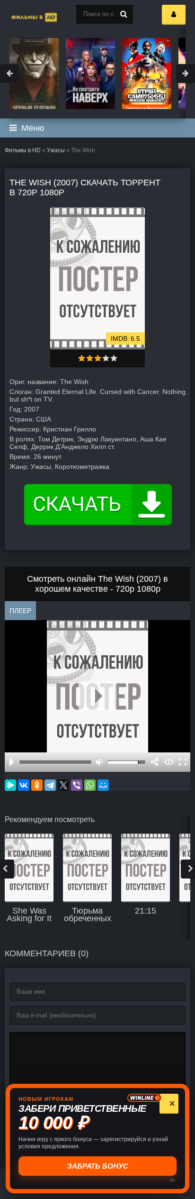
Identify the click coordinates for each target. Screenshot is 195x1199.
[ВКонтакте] (23, 785)
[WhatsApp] (90, 785)
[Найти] (123, 14)
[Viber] (76, 785)
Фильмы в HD (23, 150)
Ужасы (56, 150)
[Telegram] (50, 785)
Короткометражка (82, 466)
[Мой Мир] (103, 785)
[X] (63, 785)
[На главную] (23, 14)
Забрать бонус (97, 1166)
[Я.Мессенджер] (10, 785)
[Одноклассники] (37, 785)
